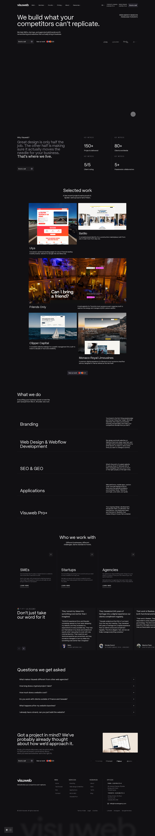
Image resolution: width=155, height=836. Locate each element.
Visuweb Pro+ (74, 796)
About (92, 783)
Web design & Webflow (76, 786)
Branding (72, 783)
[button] (42, 5)
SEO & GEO (73, 793)
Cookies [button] (95, 810)
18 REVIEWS (30, 609)
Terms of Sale (81, 810)
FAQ (56, 790)
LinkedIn (109, 810)
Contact (57, 793)
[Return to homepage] (23, 5)
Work (91, 786)
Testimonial (58, 786)
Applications (73, 790)
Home (57, 783)
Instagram (117, 810)
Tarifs (92, 790)
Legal (89, 810)
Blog (91, 793)
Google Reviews (127, 810)
